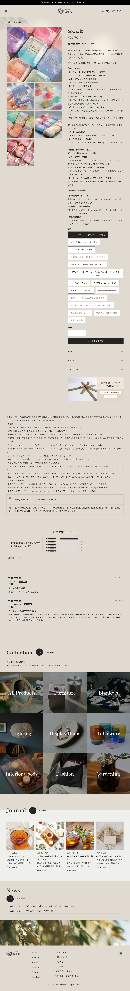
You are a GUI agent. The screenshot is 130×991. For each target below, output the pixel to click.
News (35, 972)
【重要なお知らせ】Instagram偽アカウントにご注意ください (50, 906)
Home (35, 952)
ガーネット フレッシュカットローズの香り (87, 264)
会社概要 (59, 961)
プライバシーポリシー (64, 971)
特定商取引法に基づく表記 (67, 975)
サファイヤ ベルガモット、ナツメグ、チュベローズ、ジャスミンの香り (95, 274)
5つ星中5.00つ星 (32, 542)
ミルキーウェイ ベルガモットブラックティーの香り (92, 306)
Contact (36, 977)
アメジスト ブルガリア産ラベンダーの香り (89, 258)
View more (49, 652)
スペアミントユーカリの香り (105, 283)
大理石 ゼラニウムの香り (81, 290)
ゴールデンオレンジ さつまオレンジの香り (88, 234)
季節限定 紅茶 (78, 321)
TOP (8, 22)
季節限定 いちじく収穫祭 (107, 313)
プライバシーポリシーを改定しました (41, 911)
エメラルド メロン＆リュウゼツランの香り (88, 298)
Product (36, 957)
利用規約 (59, 966)
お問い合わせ (61, 957)
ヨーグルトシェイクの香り (81, 249)
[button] (6, 11)
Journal (36, 967)
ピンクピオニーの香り (108, 291)
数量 (70, 327)
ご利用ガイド (61, 952)
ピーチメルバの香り (79, 283)
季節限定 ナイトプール (81, 313)
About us (36, 962)
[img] (14, 577)
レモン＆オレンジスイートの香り (84, 242)
